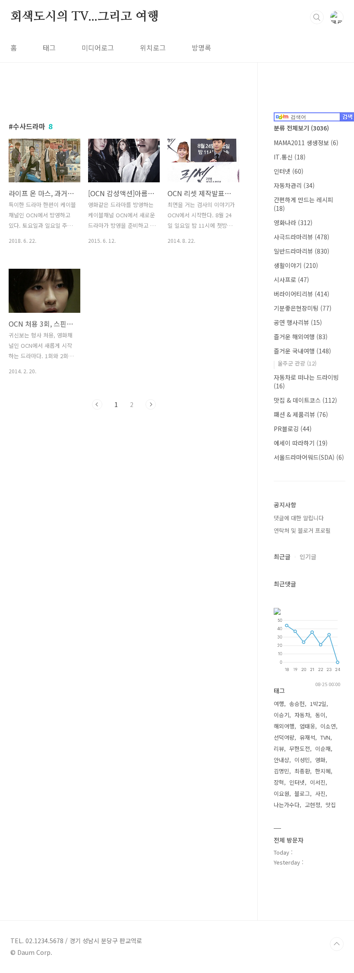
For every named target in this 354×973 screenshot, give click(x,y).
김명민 (281, 771)
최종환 (302, 771)
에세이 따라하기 (301, 443)
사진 (320, 793)
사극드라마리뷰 (301, 236)
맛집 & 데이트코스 (305, 400)
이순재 (323, 748)
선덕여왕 (284, 737)
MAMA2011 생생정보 (306, 142)
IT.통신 (290, 157)
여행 (279, 704)
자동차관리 (294, 185)
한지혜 (323, 771)
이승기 (281, 715)
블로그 (302, 793)
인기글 (308, 556)
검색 (316, 17)
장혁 (279, 782)
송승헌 (297, 704)
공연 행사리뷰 (298, 322)
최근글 (282, 556)
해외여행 (284, 726)
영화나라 (293, 222)
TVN (325, 737)
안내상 (281, 760)
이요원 (281, 793)
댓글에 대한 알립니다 (299, 518)
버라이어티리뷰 (301, 293)
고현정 (312, 805)
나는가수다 (287, 805)
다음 (150, 404)
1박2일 (318, 704)
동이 (320, 715)
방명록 (201, 47)
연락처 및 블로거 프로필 (302, 530)
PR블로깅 (293, 428)
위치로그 (153, 47)
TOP (337, 944)
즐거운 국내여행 (302, 351)
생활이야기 (296, 265)
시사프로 (291, 279)
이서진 (318, 782)
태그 (49, 47)
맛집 (331, 805)
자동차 (302, 715)
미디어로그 (98, 47)
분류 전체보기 (301, 128)
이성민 (302, 760)
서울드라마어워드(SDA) (309, 457)
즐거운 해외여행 (301, 336)
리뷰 (279, 748)
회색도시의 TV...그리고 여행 (84, 17)
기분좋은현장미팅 (303, 308)
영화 (320, 760)
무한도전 (299, 748)
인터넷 (288, 171)
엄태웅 (307, 726)
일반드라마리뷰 (301, 251)
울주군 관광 (297, 363)
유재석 (307, 737)
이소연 (328, 726)
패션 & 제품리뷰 (301, 414)
